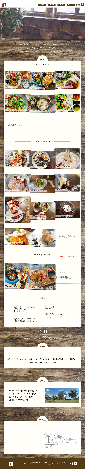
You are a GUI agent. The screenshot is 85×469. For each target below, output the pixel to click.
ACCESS (71, 5)
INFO (52, 5)
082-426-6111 (27, 463)
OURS (61, 5)
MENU (42, 5)
